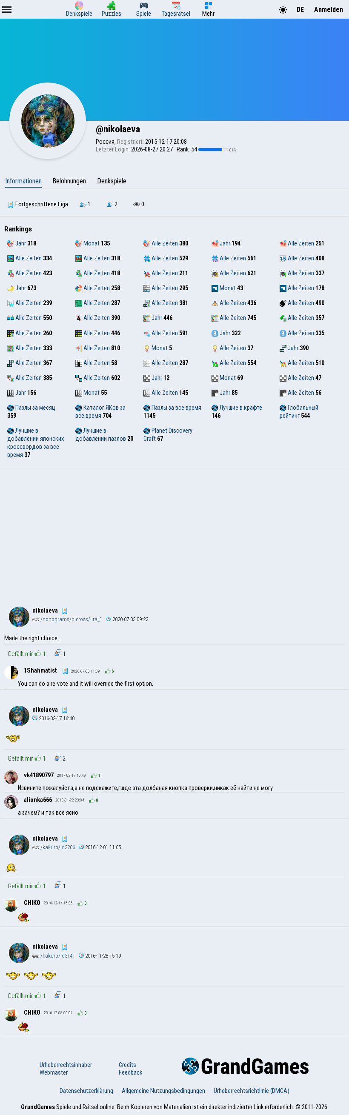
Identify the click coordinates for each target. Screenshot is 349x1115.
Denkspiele (111, 181)
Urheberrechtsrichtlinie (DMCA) (251, 1091)
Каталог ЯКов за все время (100, 411)
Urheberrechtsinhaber (66, 1065)
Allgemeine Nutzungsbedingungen (163, 1091)
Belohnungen (69, 181)
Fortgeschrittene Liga (41, 204)
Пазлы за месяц (34, 407)
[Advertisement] (174, 530)
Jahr (20, 243)
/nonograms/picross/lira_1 (70, 619)
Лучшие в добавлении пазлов (100, 434)
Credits (127, 1065)
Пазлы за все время (175, 407)
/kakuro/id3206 (57, 847)
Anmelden (328, 10)
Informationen (23, 181)
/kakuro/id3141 (57, 955)
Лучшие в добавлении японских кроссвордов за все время (35, 443)
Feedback (130, 1072)
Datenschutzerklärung (86, 1091)
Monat (91, 243)
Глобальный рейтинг (299, 411)
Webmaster (54, 1072)
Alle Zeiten (164, 243)
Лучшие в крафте (240, 407)
